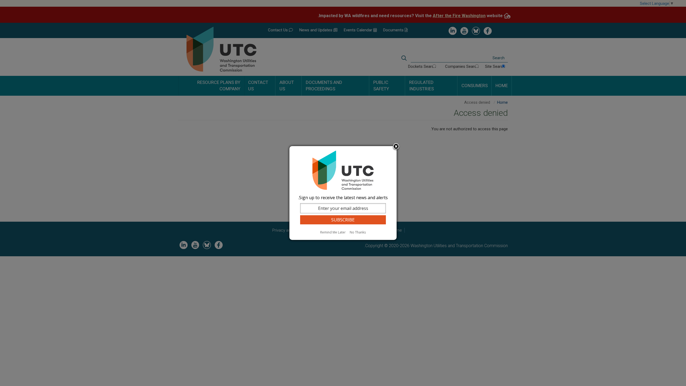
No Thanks (358, 232)
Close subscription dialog (396, 147)
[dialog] (343, 193)
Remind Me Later (333, 232)
